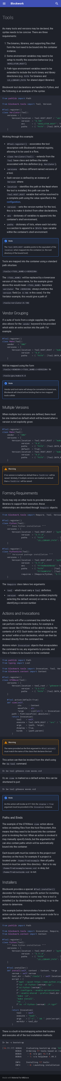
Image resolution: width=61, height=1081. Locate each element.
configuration (13, 202)
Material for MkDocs (20, 1078)
